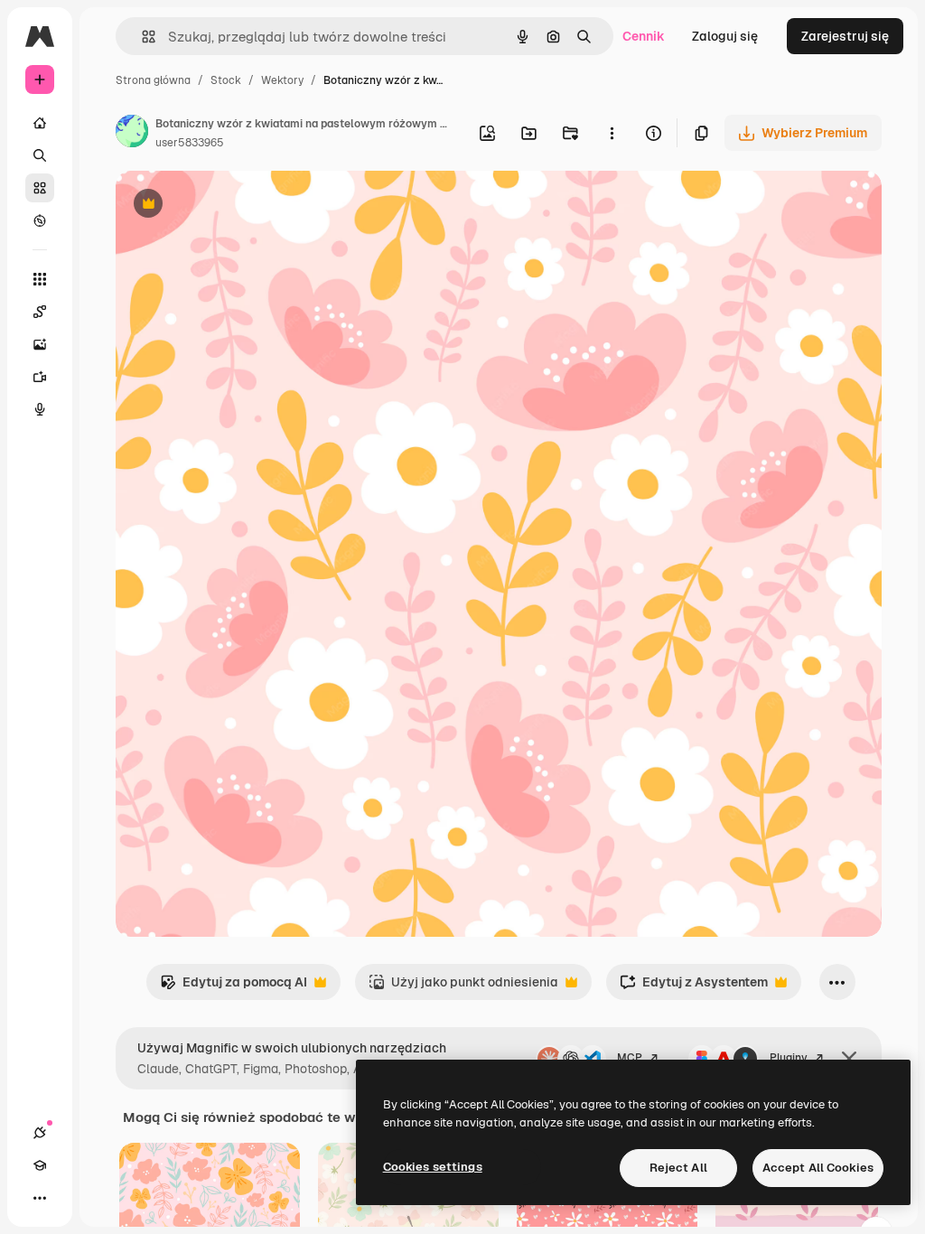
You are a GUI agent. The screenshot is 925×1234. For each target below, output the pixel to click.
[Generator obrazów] (39, 344)
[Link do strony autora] (132, 134)
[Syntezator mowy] (39, 409)
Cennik (643, 36)
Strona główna (153, 80)
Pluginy (789, 1058)
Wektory (282, 80)
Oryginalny (240, 205)
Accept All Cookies (818, 1167)
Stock (225, 80)
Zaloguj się (725, 36)
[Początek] (39, 122)
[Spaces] (39, 311)
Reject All (678, 1167)
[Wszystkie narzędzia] (39, 279)
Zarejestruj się (845, 36)
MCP (629, 1058)
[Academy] (39, 1165)
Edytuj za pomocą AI (233, 987)
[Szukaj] (39, 155)
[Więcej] (39, 1197)
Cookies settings (432, 1166)
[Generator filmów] (39, 376)
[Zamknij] (849, 1059)
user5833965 (189, 143)
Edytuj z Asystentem (694, 987)
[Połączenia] (39, 1132)
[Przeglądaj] (39, 220)
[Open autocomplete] (141, 36)
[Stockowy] (39, 187)
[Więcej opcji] (611, 133)
